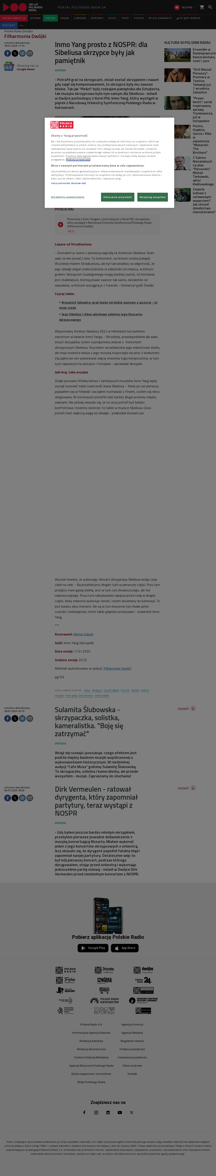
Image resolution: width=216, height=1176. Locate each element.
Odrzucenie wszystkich (117, 197)
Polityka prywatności (78, 159)
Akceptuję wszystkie (153, 197)
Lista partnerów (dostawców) (68, 183)
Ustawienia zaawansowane (67, 197)
